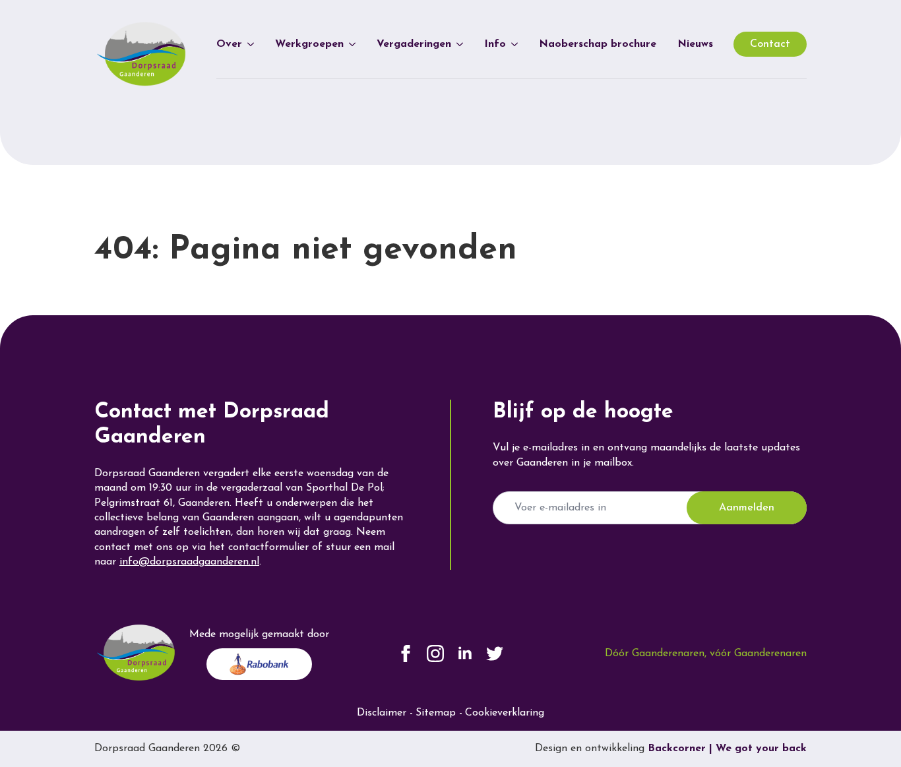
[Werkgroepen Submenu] (355, 44)
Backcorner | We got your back (727, 748)
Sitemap (436, 713)
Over (229, 44)
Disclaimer (381, 713)
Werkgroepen (309, 44)
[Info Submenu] (517, 44)
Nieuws (695, 44)
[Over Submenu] (253, 44)
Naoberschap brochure (597, 44)
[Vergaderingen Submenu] (462, 44)
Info (495, 44)
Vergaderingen (414, 44)
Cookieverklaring (504, 713)
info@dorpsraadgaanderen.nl (189, 562)
